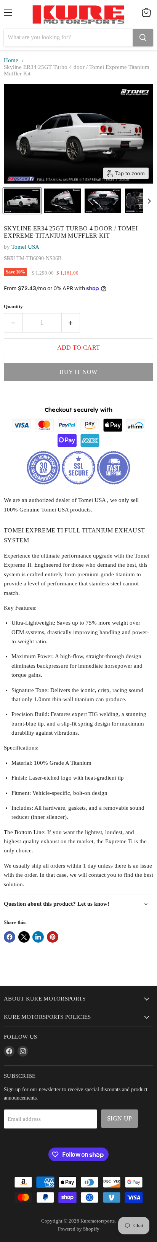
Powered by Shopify (78, 1229)
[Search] (143, 37)
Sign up (119, 1118)
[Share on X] (24, 937)
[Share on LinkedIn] (38, 937)
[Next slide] (149, 201)
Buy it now (78, 372)
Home (11, 60)
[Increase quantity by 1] (71, 322)
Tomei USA (25, 247)
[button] (22, 201)
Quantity (13, 306)
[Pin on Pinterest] (52, 937)
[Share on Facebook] (9, 937)
